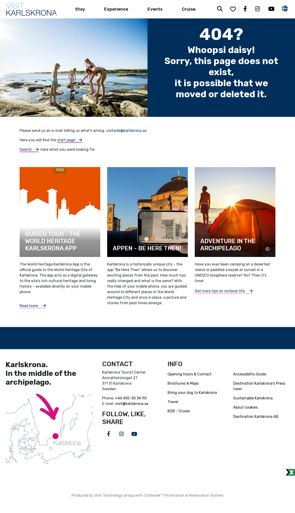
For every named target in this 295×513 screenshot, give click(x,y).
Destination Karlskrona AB (255, 416)
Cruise (188, 9)
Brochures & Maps (183, 383)
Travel (173, 402)
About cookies (245, 407)
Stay (80, 9)
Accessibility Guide (249, 374)
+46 (119, 398)
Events (155, 9)
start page (66, 140)
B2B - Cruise (179, 411)
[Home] (31, 9)
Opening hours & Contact (190, 374)
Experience (116, 9)
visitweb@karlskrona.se (126, 130)
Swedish (285, 8)
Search (26, 149)
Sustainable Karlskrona (253, 398)
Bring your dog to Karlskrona (192, 392)
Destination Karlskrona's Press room (259, 386)
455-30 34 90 (135, 398)
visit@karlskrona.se (131, 403)
